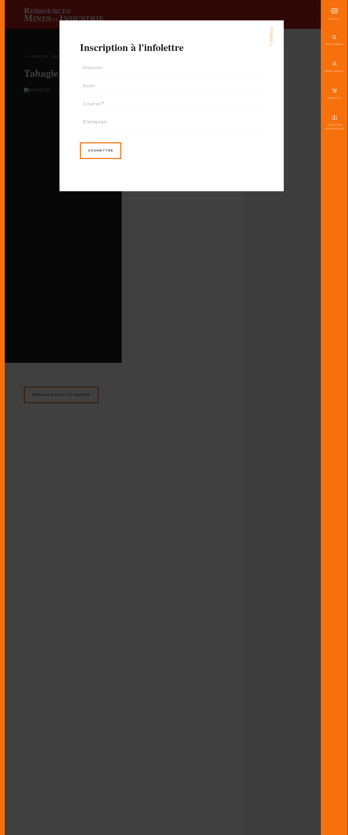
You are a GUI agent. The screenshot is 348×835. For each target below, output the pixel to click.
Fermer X (271, 36)
